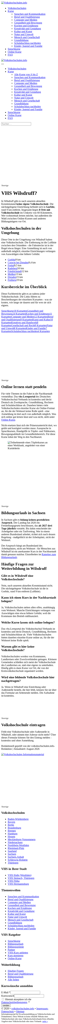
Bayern (11, 822)
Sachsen (12, 854)
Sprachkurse (14, 49)
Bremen (12, 830)
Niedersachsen (15, 842)
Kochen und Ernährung (26, 25)
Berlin (11, 825)
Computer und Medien (25, 19)
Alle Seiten (13, 979)
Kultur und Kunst (23, 31)
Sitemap (20, 1011)
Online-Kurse (8, 419)
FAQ (10, 54)
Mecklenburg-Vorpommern (21, 839)
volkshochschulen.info (22, 1008)
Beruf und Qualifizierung (27, 17)
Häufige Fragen (16, 971)
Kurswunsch (7, 995)
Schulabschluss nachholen (27, 43)
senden (6, 1005)
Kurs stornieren (15, 955)
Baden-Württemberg (18, 819)
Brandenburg (14, 827)
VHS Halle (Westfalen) (19, 875)
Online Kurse (14, 51)
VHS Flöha (13, 881)
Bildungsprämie (16, 946)
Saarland (12, 851)
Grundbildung (21, 40)
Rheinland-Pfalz (16, 848)
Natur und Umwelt (23, 34)
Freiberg (12, 280)
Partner (11, 949)
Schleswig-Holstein (18, 859)
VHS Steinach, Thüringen (21, 878)
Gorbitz (11, 259)
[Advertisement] (29, 155)
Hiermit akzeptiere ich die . (16, 1001)
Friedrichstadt (15, 271)
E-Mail (5, 992)
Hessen (11, 836)
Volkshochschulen (17, 8)
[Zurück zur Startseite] (14, 2)
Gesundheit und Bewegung (28, 22)
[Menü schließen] (2, 64)
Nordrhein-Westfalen (18, 845)
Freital (11, 265)
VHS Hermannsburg (18, 884)
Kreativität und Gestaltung (27, 28)
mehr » (45, 1021)
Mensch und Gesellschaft (27, 37)
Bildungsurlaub (15, 944)
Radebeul (12, 268)
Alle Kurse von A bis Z (26, 74)
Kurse (11, 11)
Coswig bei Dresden (18, 262)
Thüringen (13, 862)
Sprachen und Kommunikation (29, 14)
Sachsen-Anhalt (16, 857)
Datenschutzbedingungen (14, 1002)
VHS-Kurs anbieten (18, 952)
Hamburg (12, 833)
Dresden (12, 277)
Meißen (11, 274)
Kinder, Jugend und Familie (28, 46)
